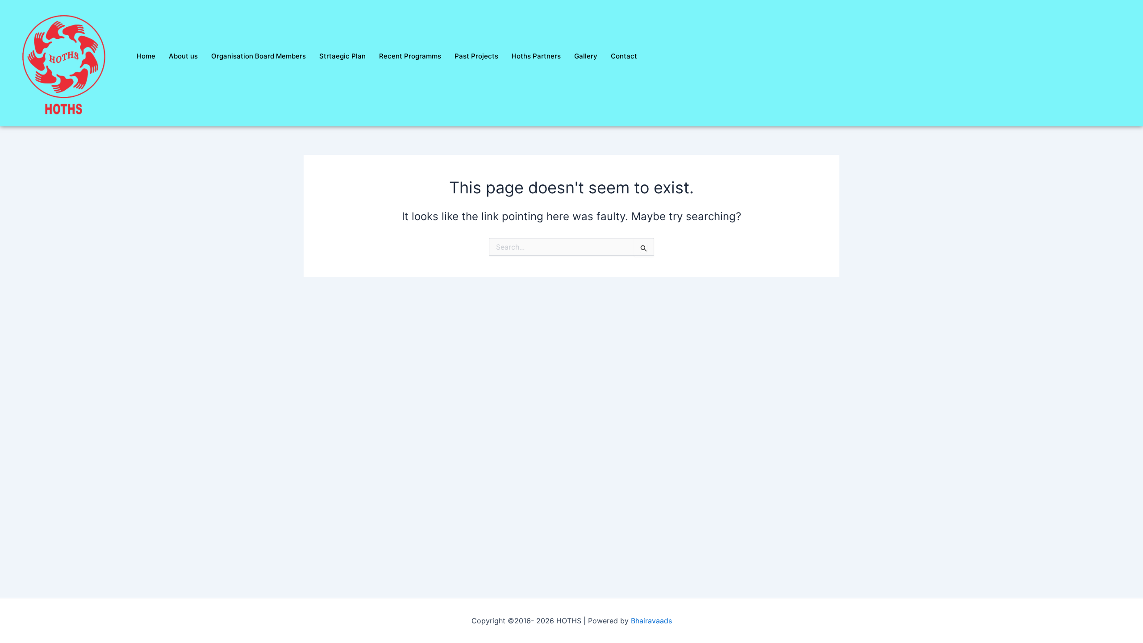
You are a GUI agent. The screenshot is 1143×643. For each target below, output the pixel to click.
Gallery (585, 56)
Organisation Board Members (258, 56)
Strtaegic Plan (342, 56)
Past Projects (476, 56)
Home (146, 56)
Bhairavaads (651, 620)
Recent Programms (410, 56)
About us (183, 56)
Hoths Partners (536, 56)
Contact (624, 56)
